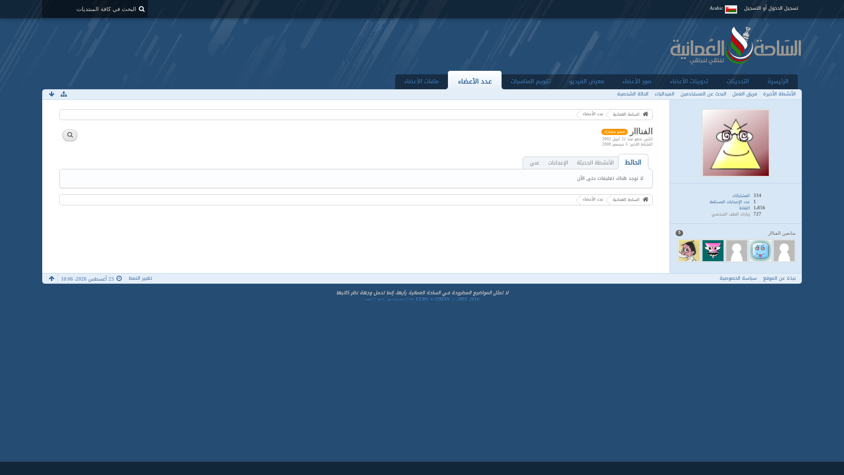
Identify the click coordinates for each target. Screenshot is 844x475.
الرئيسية (778, 81)
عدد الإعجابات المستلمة (729, 202)
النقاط (744, 208)
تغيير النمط (140, 278)
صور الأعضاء (636, 81)
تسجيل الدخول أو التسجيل (771, 8)
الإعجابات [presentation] (558, 163)
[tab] (633, 162)
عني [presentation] (534, 163)
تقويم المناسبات (531, 81)
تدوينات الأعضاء (689, 81)
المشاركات (741, 196)
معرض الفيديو (586, 81)
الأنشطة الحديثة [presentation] (595, 163)
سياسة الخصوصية (738, 278)
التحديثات (738, 81)
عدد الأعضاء (475, 81)
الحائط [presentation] (633, 162)
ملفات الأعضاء (421, 81)
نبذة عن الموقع (779, 278)
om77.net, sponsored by (422, 298)
